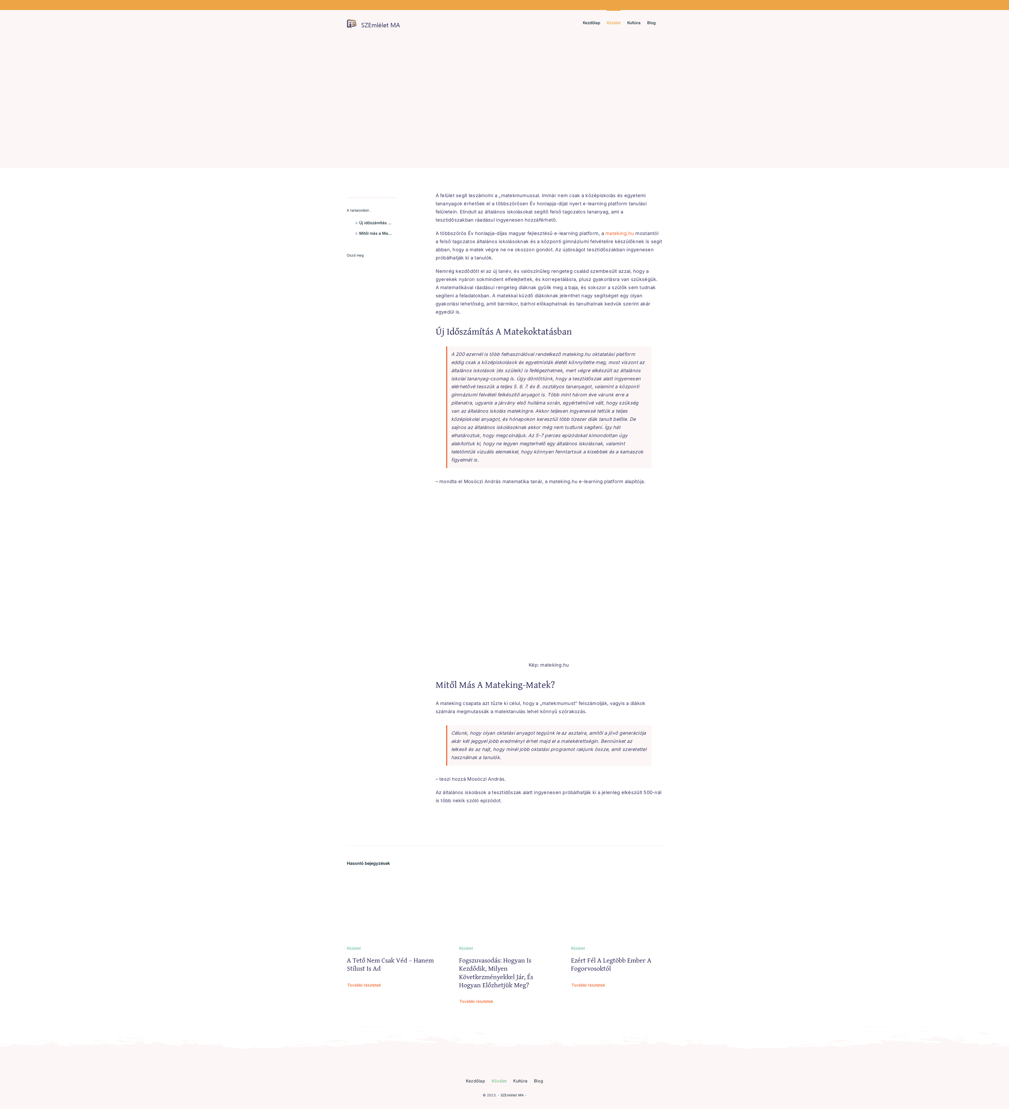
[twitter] (357, 264)
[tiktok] (375, 264)
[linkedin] (383, 264)
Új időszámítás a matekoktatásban (377, 222)
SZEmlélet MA (512, 1095)
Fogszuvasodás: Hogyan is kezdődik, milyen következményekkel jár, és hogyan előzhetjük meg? (496, 972)
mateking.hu (619, 233)
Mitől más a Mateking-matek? (377, 233)
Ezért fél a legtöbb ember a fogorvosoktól (611, 964)
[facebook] (348, 264)
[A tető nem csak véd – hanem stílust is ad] (392, 877)
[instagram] (366, 264)
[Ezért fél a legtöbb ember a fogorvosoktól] (616, 877)
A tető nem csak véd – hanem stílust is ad (390, 964)
